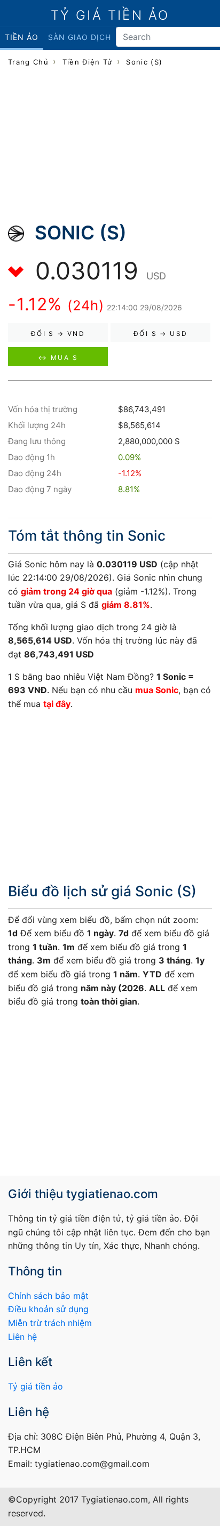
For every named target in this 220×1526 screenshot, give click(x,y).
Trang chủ (28, 62)
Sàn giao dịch (79, 37)
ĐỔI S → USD (160, 334)
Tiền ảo (21, 37)
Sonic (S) (144, 62)
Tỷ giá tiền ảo (35, 1386)
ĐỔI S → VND (58, 334)
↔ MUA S (58, 358)
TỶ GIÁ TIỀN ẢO (110, 15)
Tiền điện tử (87, 62)
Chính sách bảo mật (48, 1295)
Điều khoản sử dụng (48, 1309)
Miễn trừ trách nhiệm (50, 1323)
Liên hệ (22, 1336)
